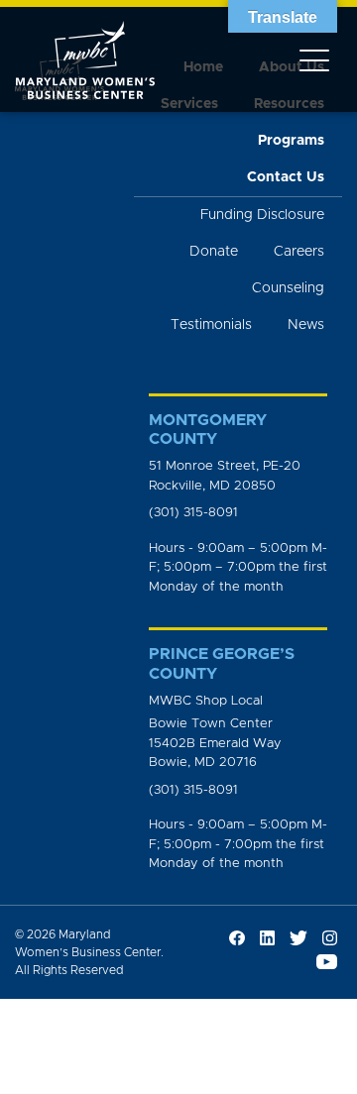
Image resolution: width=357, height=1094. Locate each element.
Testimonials (211, 325)
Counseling (288, 288)
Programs (291, 141)
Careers (299, 252)
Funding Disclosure (262, 215)
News (306, 325)
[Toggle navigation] (314, 59)
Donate (213, 252)
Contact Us (285, 177)
